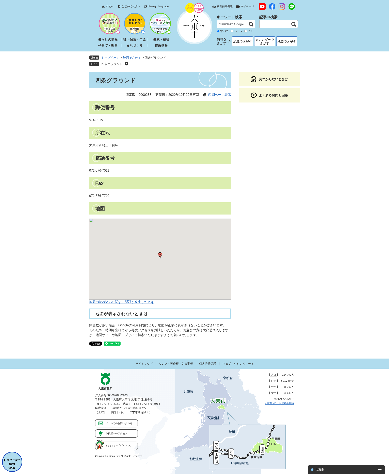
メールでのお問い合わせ (119, 423)
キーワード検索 (229, 17)
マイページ (247, 6)
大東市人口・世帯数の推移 (279, 403)
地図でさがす (287, 41)
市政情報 (161, 45)
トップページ (110, 57)
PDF (250, 31)
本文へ (110, 6)
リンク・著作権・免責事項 (176, 363)
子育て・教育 (108, 45)
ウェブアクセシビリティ (238, 363)
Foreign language (159, 6)
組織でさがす (242, 41)
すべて (224, 31)
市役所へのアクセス (116, 433)
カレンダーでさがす (264, 41)
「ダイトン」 (119, 445)
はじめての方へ (131, 6)
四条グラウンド (112, 64)
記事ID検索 (268, 17)
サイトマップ (144, 363)
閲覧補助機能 (225, 6)
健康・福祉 (161, 39)
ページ (238, 31)
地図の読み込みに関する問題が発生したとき (121, 302)
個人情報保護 (207, 363)
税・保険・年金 (134, 39)
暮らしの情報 (108, 39)
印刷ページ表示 (219, 94)
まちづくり (134, 45)
